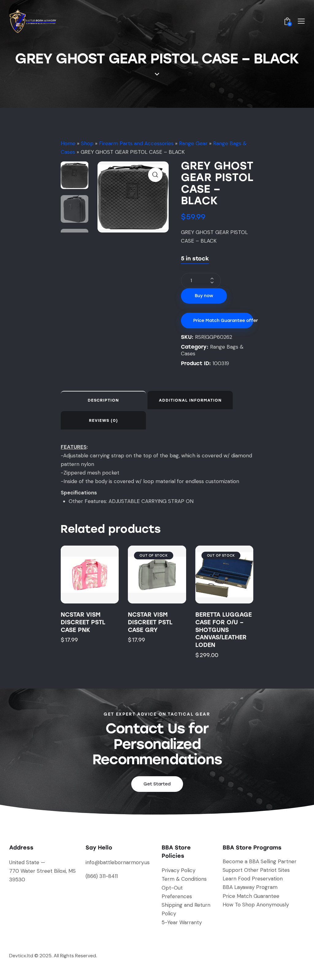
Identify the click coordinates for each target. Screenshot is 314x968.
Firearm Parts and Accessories (136, 143)
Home (68, 143)
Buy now (204, 295)
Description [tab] (103, 400)
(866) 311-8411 (102, 876)
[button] (155, 175)
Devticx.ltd (21, 955)
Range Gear (193, 143)
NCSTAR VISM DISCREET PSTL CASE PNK (83, 622)
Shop (87, 143)
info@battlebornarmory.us (118, 862)
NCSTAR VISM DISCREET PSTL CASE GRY (150, 622)
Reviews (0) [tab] (103, 420)
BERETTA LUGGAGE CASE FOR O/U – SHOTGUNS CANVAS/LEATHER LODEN (223, 629)
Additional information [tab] (190, 400)
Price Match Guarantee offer (223, 320)
